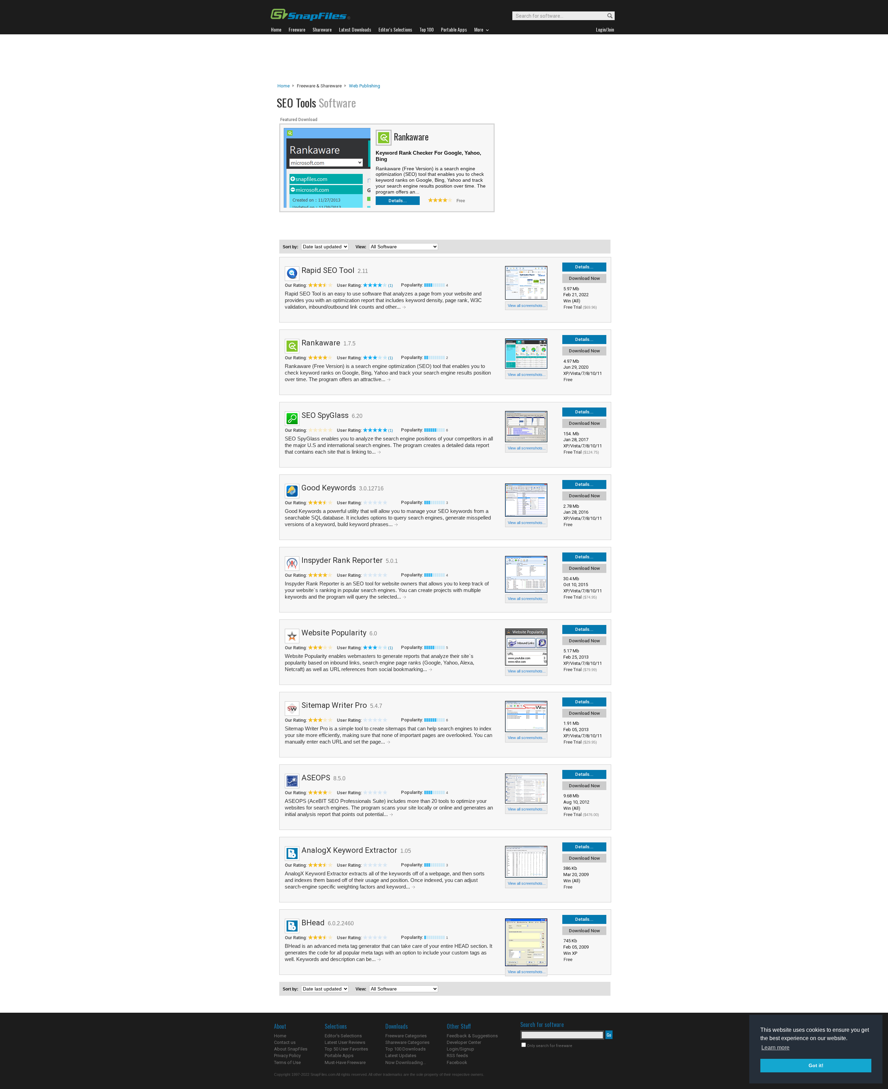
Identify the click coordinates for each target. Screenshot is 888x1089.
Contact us (285, 1042)
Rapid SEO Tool (328, 270)
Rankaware (320, 342)
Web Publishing (364, 85)
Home (284, 85)
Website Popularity (333, 632)
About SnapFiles (290, 1049)
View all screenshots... (527, 305)
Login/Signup (460, 1049)
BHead (313, 922)
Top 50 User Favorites (346, 1049)
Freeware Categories (406, 1035)
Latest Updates (400, 1055)
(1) (390, 285)
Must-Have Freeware (345, 1062)
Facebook (457, 1062)
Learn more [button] (775, 1048)
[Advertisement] (444, 58)
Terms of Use (287, 1062)
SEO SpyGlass (325, 415)
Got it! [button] (816, 1065)
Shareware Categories (407, 1042)
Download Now (584, 278)
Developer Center (464, 1042)
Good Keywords (328, 487)
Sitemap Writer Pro (334, 705)
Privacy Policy (287, 1055)
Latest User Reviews (345, 1042)
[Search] (607, 16)
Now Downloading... (405, 1062)
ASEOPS (315, 777)
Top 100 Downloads (405, 1049)
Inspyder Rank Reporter (342, 560)
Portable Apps (339, 1055)
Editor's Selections (343, 1035)
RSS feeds (457, 1055)
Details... (397, 200)
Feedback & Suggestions (472, 1035)
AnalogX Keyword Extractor (349, 850)
